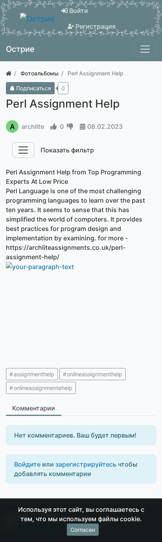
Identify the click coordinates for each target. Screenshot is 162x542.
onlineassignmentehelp (43, 388)
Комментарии (33, 408)
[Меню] (145, 49)
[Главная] (8, 73)
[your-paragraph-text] (56, 267)
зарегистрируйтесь (85, 464)
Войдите (27, 464)
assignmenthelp (34, 374)
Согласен (82, 529)
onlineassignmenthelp (94, 374)
